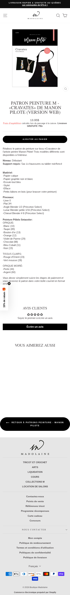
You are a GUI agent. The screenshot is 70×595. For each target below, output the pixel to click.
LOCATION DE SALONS (35, 486)
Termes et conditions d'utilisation (35, 547)
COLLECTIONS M (35, 481)
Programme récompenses (35, 511)
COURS (35, 477)
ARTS (35, 467)
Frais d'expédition (12, 123)
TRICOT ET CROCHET (35, 462)
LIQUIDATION (35, 472)
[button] (4, 298)
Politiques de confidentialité (35, 552)
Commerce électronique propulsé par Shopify (35, 592)
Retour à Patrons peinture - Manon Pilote (37, 424)
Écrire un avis (35, 326)
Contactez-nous (35, 496)
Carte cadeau (35, 516)
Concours (35, 520)
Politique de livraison (35, 557)
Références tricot (35, 506)
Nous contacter (34, 529)
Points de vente (35, 501)
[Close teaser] (9, 283)
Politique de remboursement (35, 543)
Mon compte (35, 538)
